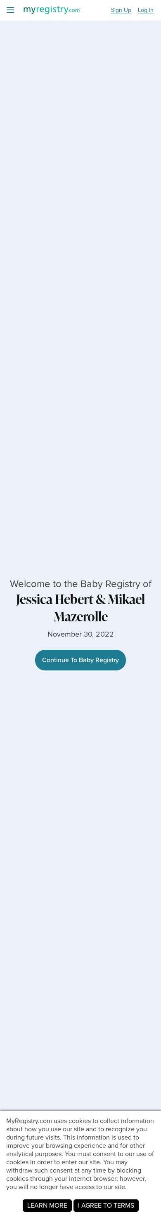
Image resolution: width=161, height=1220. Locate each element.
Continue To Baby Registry (80, 660)
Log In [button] (146, 10)
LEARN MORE (47, 1205)
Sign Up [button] (121, 10)
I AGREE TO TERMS (106, 1205)
